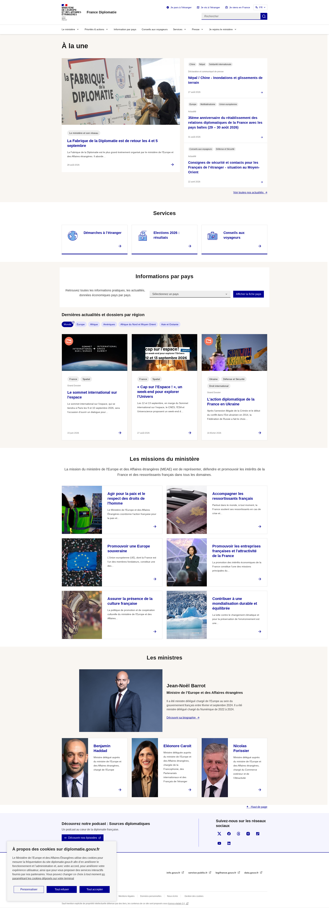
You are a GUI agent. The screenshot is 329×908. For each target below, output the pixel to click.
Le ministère (68, 29)
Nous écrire (172, 896)
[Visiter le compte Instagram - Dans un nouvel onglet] (248, 833)
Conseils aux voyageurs (155, 29)
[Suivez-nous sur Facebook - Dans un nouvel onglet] (229, 833)
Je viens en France (239, 7)
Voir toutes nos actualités (248, 192)
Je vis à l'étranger (210, 7)
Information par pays (125, 29)
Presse (195, 29)
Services (177, 29)
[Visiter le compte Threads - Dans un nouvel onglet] (238, 833)
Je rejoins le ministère (221, 29)
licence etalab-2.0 (176, 903)
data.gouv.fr (251, 872)
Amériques (109, 324)
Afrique (94, 324)
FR (261, 7)
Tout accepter (95, 889)
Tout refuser (62, 889)
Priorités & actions (94, 29)
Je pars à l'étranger (181, 7)
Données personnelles (150, 896)
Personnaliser (28, 889)
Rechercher (263, 16)
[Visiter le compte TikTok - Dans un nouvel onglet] (257, 833)
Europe (81, 324)
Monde (67, 324)
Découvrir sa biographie (181, 717)
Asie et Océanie (169, 324)
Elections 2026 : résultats (167, 235)
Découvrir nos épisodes (82, 837)
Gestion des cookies (194, 896)
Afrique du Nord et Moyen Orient (138, 324)
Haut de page (258, 806)
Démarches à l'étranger (102, 233)
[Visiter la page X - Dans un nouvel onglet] (219, 833)
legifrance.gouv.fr (226, 872)
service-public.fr (198, 872)
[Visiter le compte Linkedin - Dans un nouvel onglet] (229, 843)
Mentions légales (127, 896)
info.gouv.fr (174, 872)
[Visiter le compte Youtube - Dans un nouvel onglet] (219, 843)
